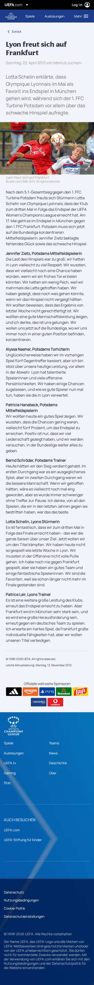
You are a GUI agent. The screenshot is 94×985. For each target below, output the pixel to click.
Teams (54, 743)
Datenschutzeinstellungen (24, 916)
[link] (30, 16)
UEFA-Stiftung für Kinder (23, 839)
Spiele (8, 743)
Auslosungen (14, 753)
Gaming (10, 773)
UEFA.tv (10, 763)
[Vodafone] (55, 702)
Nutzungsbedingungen (21, 900)
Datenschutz (14, 892)
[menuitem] (31, 16)
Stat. (8, 782)
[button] (80, 16)
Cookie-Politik (14, 908)
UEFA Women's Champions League (11, 16)
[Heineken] (64, 691)
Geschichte (58, 763)
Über (52, 773)
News (53, 753)
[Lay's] (80, 691)
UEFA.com (12, 830)
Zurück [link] (16, 31)
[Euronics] (39, 702)
